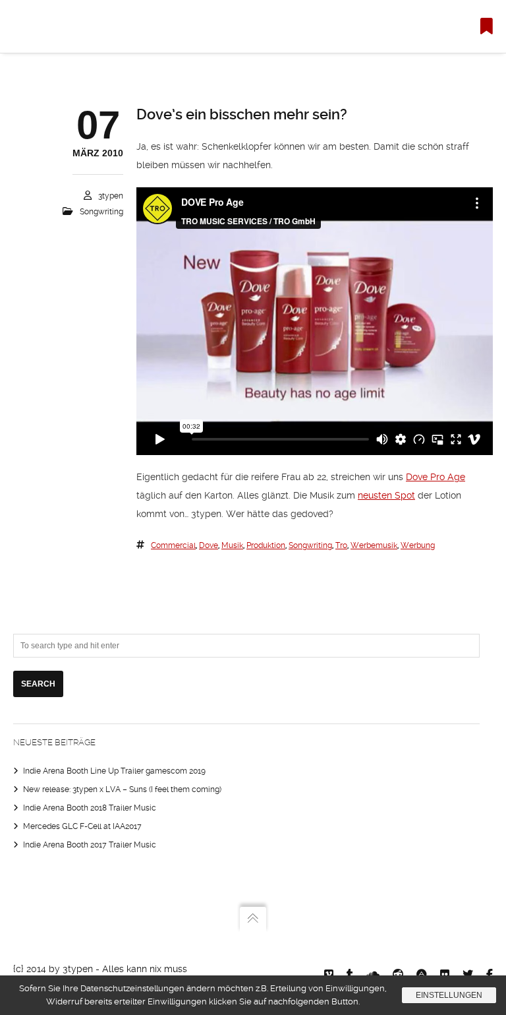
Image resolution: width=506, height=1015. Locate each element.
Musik (232, 545)
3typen (110, 195)
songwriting (310, 545)
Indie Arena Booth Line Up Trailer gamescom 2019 (114, 771)
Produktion (265, 545)
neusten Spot (386, 495)
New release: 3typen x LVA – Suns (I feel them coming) (122, 789)
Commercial (173, 545)
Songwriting (101, 211)
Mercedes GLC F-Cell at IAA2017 (82, 826)
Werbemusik (374, 545)
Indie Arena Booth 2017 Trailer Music (89, 844)
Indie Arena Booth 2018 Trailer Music (89, 808)
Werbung (418, 545)
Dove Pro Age (435, 477)
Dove (208, 545)
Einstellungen (449, 995)
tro (341, 545)
